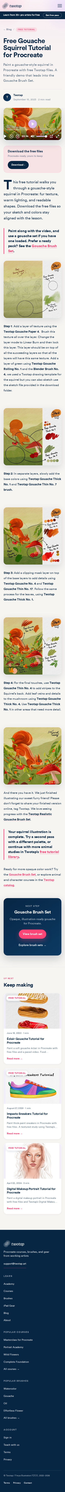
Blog (6, 1313)
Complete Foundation (16, 1362)
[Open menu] (60, 5)
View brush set (32, 934)
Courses (8, 1291)
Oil (5, 1403)
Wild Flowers (11, 1354)
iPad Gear (9, 1306)
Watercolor (10, 1389)
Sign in (8, 1437)
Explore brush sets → (32, 945)
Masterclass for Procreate (18, 1340)
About (7, 1320)
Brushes (8, 1298)
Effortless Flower (13, 1411)
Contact (28, 1483)
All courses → (12, 1369)
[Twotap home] (14, 6)
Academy (9, 1284)
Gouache (9, 1396)
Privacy (8, 1459)
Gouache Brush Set (22, 874)
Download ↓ (18, 165)
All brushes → (12, 1418)
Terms (7, 1452)
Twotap (18, 95)
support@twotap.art (15, 1264)
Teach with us (11, 1445)
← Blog (7, 29)
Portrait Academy (13, 1347)
